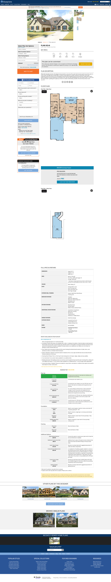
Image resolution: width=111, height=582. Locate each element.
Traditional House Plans (14, 567)
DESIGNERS (23, 4)
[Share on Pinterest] (72, 82)
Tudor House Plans (14, 568)
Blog (57, 553)
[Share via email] (63, 82)
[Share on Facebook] (67, 82)
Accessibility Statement (72, 577)
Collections (52, 553)
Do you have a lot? (22, 92)
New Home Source (97, 561)
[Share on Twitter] (69, 82)
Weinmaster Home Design (69, 569)
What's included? (21, 47)
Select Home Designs (69, 564)
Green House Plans (41, 564)
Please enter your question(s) (25, 107)
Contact (68, 553)
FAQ (60, 553)
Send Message (28, 120)
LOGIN (106, 4)
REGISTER (102, 4)
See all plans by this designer (55, 504)
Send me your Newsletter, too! (26, 116)
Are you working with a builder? (25, 96)
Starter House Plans (41, 568)
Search (42, 553)
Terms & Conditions (38, 7)
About (63, 553)
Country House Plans (13, 561)
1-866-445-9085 (33, 67)
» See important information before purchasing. (51, 366)
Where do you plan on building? (25, 100)
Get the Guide (28, 170)
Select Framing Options (23, 55)
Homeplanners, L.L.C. (69, 563)
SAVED (97, 4)
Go (109, 1)
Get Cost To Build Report (28, 153)
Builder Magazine (97, 564)
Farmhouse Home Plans (14, 565)
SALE (29, 4)
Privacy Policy (46, 7)
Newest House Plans (41, 567)
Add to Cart (28, 71)
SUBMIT (80, 7)
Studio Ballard (69, 567)
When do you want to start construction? (27, 88)
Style (11, 4)
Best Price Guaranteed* (33, 65)
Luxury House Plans (41, 565)
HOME (2, 4)
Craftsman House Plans (14, 563)
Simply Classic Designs (69, 565)
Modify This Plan (85, 64)
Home (42, 47)
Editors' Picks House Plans (41, 561)
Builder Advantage (97, 563)
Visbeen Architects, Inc (69, 568)
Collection (17, 4)
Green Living (69, 561)
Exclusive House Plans (41, 563)
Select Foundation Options (24, 51)
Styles (47, 553)
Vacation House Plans (41, 569)
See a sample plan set (46, 339)
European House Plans (51, 47)
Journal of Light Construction (97, 565)
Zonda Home (97, 567)
